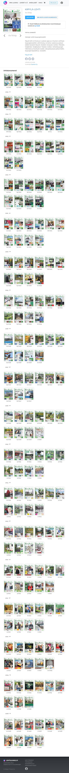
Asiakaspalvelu (9, 763)
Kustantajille (29, 763)
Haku (40, 3)
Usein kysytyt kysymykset (12, 764)
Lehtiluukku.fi (12, 760)
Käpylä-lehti (28, 54)
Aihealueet (33, 3)
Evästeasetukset (30, 765)
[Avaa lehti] (8, 79)
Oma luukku (13, 3)
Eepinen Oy (34, 64)
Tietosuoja (28, 762)
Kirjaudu (53, 2)
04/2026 (37, 26)
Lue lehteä (30, 17)
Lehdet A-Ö (24, 3)
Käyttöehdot (29, 760)
